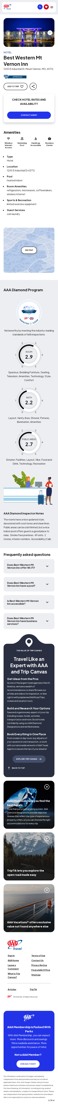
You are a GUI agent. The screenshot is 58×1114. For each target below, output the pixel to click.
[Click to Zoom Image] (29, 32)
